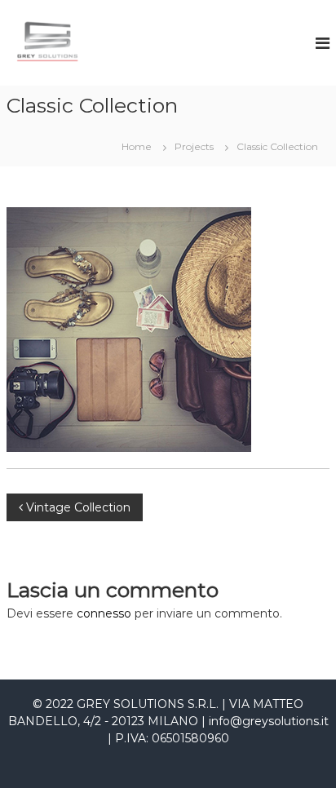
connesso (104, 613)
